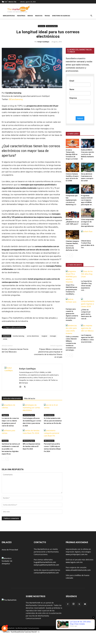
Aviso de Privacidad (10, 549)
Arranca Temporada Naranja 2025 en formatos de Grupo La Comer (72, 154)
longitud (44, 336)
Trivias (47, 16)
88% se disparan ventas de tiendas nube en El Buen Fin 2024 (31, 446)
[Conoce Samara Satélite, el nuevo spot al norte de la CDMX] (72, 167)
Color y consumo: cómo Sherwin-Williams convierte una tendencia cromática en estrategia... (72, 343)
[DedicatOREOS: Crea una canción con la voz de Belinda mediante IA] (87, 143)
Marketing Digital (52, 26)
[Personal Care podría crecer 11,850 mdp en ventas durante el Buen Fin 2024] (53, 435)
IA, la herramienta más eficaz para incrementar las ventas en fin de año (53, 420)
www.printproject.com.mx (76, 554)
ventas (5, 339)
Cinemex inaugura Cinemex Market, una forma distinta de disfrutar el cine (72, 245)
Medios (30, 16)
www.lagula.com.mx (74, 562)
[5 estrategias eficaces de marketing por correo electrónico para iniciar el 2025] (32, 410)
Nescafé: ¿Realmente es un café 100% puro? (72, 222)
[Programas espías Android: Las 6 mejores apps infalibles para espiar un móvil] (87, 189)
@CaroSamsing (16, 99)
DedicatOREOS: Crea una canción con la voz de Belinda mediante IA (87, 154)
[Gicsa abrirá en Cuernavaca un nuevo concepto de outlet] (87, 167)
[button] (91, 16)
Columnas (41, 26)
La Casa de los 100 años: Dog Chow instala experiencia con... (86, 285)
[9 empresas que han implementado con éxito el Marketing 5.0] (72, 189)
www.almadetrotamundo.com (78, 570)
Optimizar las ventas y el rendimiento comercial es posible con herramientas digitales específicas (11, 449)
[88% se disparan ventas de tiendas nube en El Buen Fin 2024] (32, 435)
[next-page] (7, 458)
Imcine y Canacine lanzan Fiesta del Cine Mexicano (15, 350)
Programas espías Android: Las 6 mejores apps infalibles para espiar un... (87, 200)
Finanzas (5, 441)
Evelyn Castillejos (43, 42)
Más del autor (29, 399)
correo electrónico (33, 336)
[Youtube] (85, 604)
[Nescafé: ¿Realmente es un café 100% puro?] (72, 213)
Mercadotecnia (9, 16)
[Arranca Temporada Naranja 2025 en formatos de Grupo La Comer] (72, 143)
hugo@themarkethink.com (45, 562)
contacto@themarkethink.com (46, 572)
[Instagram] (21, 386)
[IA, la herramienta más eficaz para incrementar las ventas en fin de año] (53, 410)
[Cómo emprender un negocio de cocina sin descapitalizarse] (87, 213)
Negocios (38, 16)
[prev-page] (3, 458)
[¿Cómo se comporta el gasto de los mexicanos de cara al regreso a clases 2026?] (87, 303)
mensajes (53, 336)
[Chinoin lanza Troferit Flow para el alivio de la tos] (87, 234)
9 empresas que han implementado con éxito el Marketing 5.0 (72, 200)
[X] (26, 386)
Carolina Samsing (18, 336)
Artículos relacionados (12, 399)
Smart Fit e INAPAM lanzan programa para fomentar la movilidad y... (71, 289)
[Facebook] (68, 604)
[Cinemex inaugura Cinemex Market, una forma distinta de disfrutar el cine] (72, 234)
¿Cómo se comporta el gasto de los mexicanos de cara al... (86, 314)
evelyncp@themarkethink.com (46, 565)
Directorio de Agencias (61, 16)
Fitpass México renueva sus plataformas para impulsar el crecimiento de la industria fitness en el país (48, 353)
